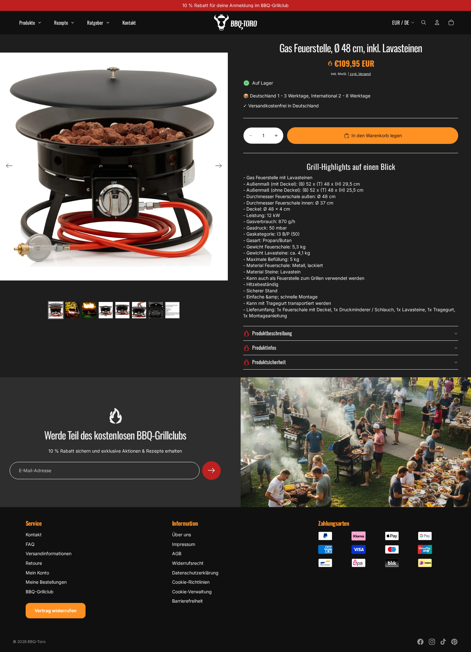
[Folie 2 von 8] (72, 310)
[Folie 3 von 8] (89, 310)
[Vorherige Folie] (7, 166)
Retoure (34, 563)
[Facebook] (420, 642)
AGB (176, 553)
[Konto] (437, 22)
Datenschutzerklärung (195, 572)
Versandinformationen (48, 553)
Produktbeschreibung (272, 333)
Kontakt (34, 534)
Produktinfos (264, 347)
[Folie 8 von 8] (172, 310)
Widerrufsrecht (187, 563)
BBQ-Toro (36, 641)
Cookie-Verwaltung (192, 591)
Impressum (183, 544)
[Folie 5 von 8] (122, 310)
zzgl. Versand (360, 74)
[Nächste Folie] (220, 166)
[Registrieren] (211, 470)
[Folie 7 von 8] (156, 310)
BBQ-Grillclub (40, 591)
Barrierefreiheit (187, 601)
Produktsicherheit (269, 362)
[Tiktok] (443, 642)
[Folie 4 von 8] (106, 310)
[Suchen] (424, 22)
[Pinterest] (454, 642)
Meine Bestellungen (46, 582)
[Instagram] (432, 642)
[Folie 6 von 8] (139, 310)
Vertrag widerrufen (56, 610)
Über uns (181, 534)
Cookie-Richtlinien (191, 582)
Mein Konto (37, 572)
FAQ (30, 544)
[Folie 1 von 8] (56, 310)
